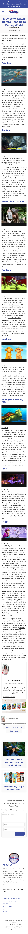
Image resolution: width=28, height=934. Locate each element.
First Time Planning (8, 723)
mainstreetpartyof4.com (9, 696)
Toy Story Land (14, 305)
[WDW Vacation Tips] (14, 11)
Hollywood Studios (19, 723)
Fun (13, 723)
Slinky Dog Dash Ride (14, 318)
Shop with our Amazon (10, 889)
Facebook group (12, 4)
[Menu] (3, 11)
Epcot (2, 723)
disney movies (14, 731)
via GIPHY (4, 89)
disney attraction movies (14, 727)
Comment (19, 834)
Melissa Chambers (15, 27)
